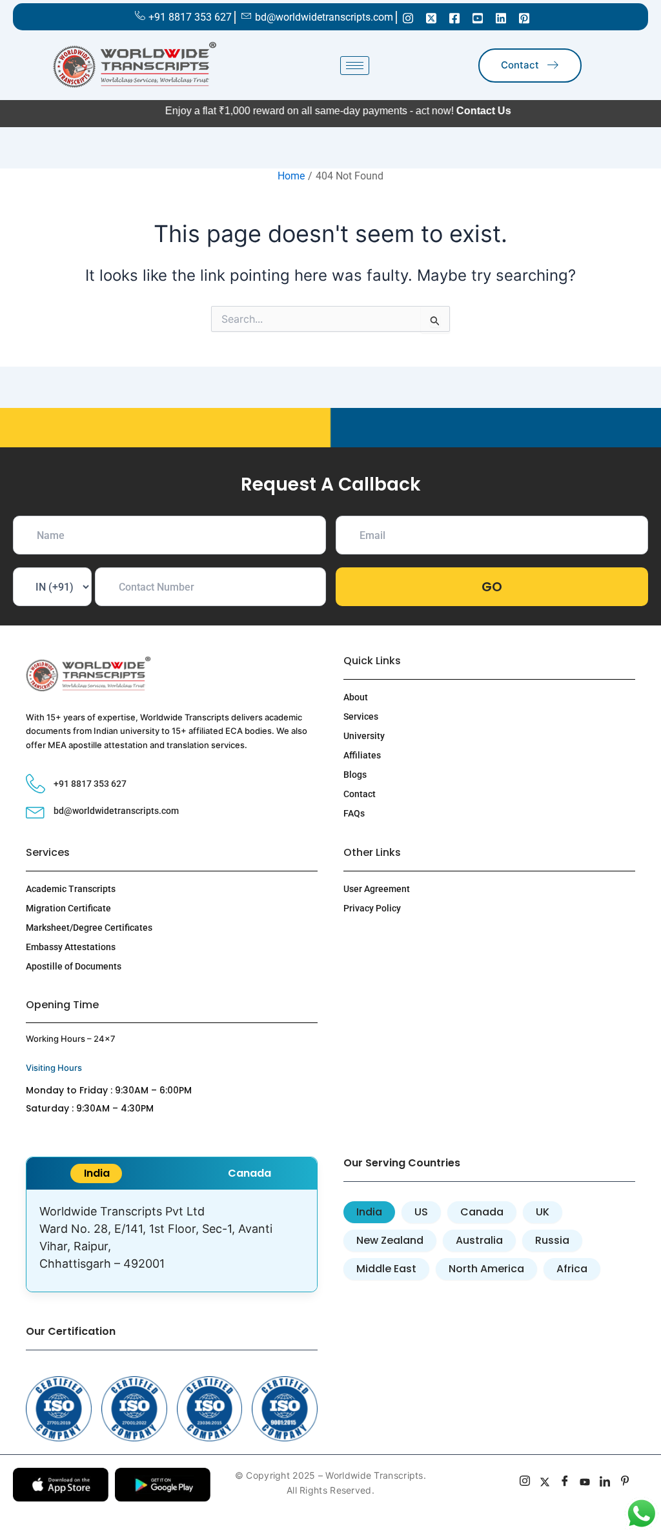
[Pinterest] (524, 17)
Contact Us (441, 110)
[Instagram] (408, 17)
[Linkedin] (501, 17)
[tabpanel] (171, 1241)
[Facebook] (454, 17)
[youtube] (585, 1483)
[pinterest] (625, 1483)
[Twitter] (431, 17)
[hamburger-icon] (354, 65)
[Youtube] (478, 17)
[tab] (96, 1173)
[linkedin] (605, 1483)
